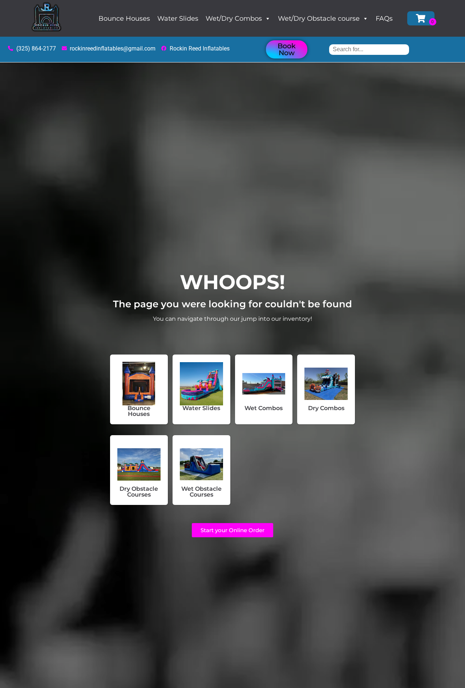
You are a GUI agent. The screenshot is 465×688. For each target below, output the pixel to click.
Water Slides (177, 19)
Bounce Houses (124, 19)
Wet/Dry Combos (234, 19)
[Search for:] (369, 49)
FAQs (384, 19)
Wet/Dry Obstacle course (319, 19)
